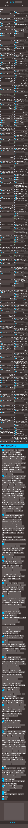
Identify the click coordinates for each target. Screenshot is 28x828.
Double (17, 546)
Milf (14, 657)
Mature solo (11, 666)
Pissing (6, 707)
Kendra (21, 637)
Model (3, 676)
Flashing (13, 567)
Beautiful (4, 495)
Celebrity (4, 519)
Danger (11, 552)
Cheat (22, 532)
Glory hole (4, 591)
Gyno (15, 587)
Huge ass (4, 606)
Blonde (13, 489)
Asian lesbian (15, 471)
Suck (8, 753)
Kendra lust (16, 635)
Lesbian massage (21, 646)
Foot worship (5, 570)
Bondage (9, 480)
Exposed (8, 336)
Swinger (9, 733)
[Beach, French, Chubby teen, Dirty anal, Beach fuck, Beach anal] (21, 60)
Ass (16, 450)
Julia (7, 629)
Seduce (16, 757)
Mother (17, 659)
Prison (3, 713)
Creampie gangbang (17, 537)
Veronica (8, 783)
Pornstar (8, 711)
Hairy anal (23, 598)
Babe (13, 491)
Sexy (19, 755)
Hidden (3, 386)
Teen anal (8, 770)
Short (7, 142)
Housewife (16, 609)
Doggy (8, 550)
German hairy (23, 166)
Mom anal (8, 663)
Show (17, 764)
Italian (19, 613)
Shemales (22, 764)
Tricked (11, 777)
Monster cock (11, 683)
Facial (11, 574)
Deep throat (5, 554)
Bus (17, 476)
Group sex (4, 593)
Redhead (10, 727)
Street (21, 260)
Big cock (14, 482)
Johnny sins (12, 624)
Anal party (8, 96)
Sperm (24, 751)
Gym (6, 587)
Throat (18, 777)
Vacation (8, 40)
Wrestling (14, 787)
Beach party (22, 191)
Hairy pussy (7, 602)
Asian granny (5, 463)
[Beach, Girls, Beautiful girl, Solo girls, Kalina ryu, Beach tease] (7, 292)
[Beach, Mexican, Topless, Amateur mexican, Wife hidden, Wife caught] (21, 350)
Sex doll (4, 766)
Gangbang (14, 583)
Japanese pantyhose (6, 633)
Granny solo (21, 587)
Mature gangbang (6, 679)
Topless (22, 159)
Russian (6, 720)
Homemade (4, 598)
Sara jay (9, 735)
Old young (4, 702)
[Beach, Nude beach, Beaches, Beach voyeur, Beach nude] (21, 402)
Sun (7, 116)
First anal (12, 565)
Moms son (9, 687)
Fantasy (18, 578)
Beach (7, 14)
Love (9, 644)
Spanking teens (9, 224)
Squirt (20, 733)
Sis (2, 746)
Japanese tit (15, 633)
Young (5, 794)
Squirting (4, 740)
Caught (15, 521)
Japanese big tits (5, 626)
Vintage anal (14, 783)
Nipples (11, 694)
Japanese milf (12, 629)
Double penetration (6, 548)
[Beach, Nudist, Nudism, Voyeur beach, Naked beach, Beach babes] (7, 252)
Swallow (24, 748)
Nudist (21, 12)
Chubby (20, 517)
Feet (19, 561)
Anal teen (13, 465)
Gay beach (8, 266)
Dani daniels (15, 548)
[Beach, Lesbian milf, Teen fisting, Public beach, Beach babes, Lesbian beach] (21, 186)
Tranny (13, 770)
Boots (17, 500)
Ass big (3, 471)
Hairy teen (10, 609)
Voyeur (21, 371)
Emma (14, 559)
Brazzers (22, 71)
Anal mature (12, 456)
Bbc (24, 476)
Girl (3, 587)
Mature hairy (16, 687)
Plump (8, 713)
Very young (8, 190)
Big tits (3, 480)
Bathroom (4, 487)
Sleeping (23, 731)
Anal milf (9, 471)
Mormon (4, 683)
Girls (7, 292)
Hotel (19, 600)
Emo (23, 557)
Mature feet (14, 681)
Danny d (4, 550)
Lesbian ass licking (6, 653)
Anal (5, 450)
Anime (7, 452)
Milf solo (19, 670)
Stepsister (23, 746)
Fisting (14, 561)
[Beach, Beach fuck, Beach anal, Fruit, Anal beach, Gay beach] (21, 153)
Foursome (19, 567)
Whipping (19, 787)
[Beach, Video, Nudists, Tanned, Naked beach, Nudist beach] (21, 276)
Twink (21, 146)
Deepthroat (21, 548)
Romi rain (4, 727)
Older (22, 702)
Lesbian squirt (9, 650)
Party (21, 705)
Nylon (9, 689)
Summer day (23, 64)
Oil (10, 698)
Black (21, 476)
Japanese (6, 617)
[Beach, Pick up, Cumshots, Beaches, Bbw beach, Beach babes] (7, 150)
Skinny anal (14, 748)
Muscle (3, 674)
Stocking (8, 738)
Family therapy (5, 580)
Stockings (14, 740)
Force (6, 563)
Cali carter (22, 149)
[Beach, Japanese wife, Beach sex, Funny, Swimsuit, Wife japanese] (21, 256)
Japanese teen (20, 629)
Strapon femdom (19, 735)
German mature (13, 589)
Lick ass (4, 655)
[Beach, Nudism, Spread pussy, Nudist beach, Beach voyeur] (21, 362)
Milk (7, 255)
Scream (15, 761)
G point (7, 279)
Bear (13, 500)
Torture (18, 774)
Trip (7, 25)
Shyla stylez (13, 753)
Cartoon (15, 517)
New (23, 694)
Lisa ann (16, 642)
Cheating (14, 519)
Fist (21, 565)
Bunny (14, 506)
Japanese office (9, 631)
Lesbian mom (14, 644)
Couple (19, 521)
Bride (9, 487)
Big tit (21, 500)
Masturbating (5, 685)
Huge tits (19, 604)
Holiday (22, 94)
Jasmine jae (13, 626)
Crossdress (20, 526)
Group (14, 585)
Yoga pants (22, 125)
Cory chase (4, 528)
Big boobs (11, 484)
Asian (12, 450)
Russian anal (17, 725)
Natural (9, 696)
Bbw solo (19, 489)
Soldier (21, 392)
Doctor (9, 544)
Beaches (22, 27)
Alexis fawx (18, 452)
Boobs (21, 388)
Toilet (3, 772)
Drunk (23, 544)
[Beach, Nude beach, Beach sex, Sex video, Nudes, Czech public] (7, 285)
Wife (5, 785)
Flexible (15, 574)
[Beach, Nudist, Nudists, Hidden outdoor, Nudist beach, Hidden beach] (7, 369)
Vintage (13, 781)
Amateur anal (5, 456)
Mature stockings (6, 681)
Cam (3, 537)
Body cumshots (23, 296)
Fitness (9, 576)
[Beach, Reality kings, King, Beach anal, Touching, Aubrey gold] (21, 334)
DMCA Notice (17, 825)
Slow (13, 764)
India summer (5, 615)
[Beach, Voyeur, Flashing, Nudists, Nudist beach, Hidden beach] (21, 371)
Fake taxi (4, 572)
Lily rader (8, 416)
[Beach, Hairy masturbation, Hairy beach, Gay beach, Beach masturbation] (21, 213)
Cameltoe (4, 539)
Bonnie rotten (5, 502)
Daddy (13, 544)
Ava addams (21, 450)
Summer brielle (17, 742)
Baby (7, 484)
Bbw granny (20, 493)
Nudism (22, 31)
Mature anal (22, 659)
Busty (9, 495)
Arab (9, 450)
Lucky (21, 410)
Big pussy (4, 491)
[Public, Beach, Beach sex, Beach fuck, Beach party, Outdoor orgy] (7, 13)
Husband (4, 604)
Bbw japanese (11, 504)
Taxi (21, 312)
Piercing (19, 713)
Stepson (10, 751)
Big (12, 478)
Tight (13, 774)
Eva (15, 557)
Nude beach (22, 16)
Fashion (22, 385)
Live (18, 650)
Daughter (19, 544)
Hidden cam (21, 602)
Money (19, 663)
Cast (3, 541)
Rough (10, 720)
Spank (22, 740)
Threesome (18, 770)
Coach (7, 168)
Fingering (4, 576)
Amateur (12, 452)
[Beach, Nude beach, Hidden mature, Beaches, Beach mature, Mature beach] (7, 49)
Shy (26, 299)
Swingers (4, 742)
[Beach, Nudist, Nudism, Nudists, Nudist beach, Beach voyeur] (21, 438)
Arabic (7, 465)
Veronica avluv (7, 781)
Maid (3, 663)
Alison (3, 465)
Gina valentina (9, 201)
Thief (6, 774)
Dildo (13, 546)
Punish (20, 711)
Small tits (13, 759)
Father (16, 563)
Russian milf (5, 729)
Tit (15, 777)
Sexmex (22, 738)
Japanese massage (15, 622)
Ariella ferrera (18, 467)
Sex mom (4, 748)
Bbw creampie (11, 508)
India (15, 613)
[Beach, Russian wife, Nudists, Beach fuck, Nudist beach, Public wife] (21, 287)
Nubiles (14, 696)
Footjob (4, 565)
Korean (6, 635)
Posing (21, 133)
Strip (19, 748)
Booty (8, 497)
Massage (12, 659)
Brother (17, 484)
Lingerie (17, 648)
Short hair (22, 759)
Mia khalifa (14, 663)
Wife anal (4, 787)
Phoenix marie (13, 707)
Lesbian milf (22, 187)
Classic (19, 519)
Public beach (9, 23)
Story (6, 746)
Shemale (10, 731)
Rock (21, 432)
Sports (21, 325)
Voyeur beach (9, 33)
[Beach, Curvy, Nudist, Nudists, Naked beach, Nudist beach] (21, 281)
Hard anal (23, 606)
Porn (3, 711)
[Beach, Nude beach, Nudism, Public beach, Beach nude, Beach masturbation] (7, 327)
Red (19, 727)
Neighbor (4, 696)
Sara (21, 757)
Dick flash (9, 546)
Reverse (15, 727)
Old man (17, 698)
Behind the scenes (15, 497)
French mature (23, 38)
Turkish (9, 768)
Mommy (17, 661)
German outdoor (12, 591)
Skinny (19, 731)
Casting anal (10, 539)
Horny (21, 344)
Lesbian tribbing (12, 646)
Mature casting (19, 676)
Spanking (4, 733)
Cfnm (11, 521)
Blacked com (9, 130)
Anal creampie (18, 454)
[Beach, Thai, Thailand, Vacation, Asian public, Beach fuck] (7, 55)
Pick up (8, 150)
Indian (5, 613)
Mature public (23, 237)
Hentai (19, 596)
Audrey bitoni (18, 461)
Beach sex (22, 77)
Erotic (3, 559)
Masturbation (5, 668)
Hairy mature (15, 602)
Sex (23, 733)
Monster (11, 668)
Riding (23, 725)
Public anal (15, 715)
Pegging (19, 709)
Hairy (5, 596)
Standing (4, 761)
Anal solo (18, 465)
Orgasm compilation (18, 700)
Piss (25, 705)
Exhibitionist (22, 68)
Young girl (14, 794)
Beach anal (22, 136)
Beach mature (9, 182)
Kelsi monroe (15, 637)
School (3, 738)
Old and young (11, 702)
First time (23, 570)
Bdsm (9, 476)
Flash (7, 375)
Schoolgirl (9, 764)
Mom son (18, 657)
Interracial (11, 613)
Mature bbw (21, 672)
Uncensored (11, 779)
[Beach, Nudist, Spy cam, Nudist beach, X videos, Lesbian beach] (21, 252)
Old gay (17, 702)
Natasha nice (5, 694)
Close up (4, 526)
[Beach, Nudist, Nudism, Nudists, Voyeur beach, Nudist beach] (7, 237)
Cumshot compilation (7, 530)
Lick (7, 646)
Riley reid (4, 722)
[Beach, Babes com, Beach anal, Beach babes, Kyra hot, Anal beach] (21, 195)
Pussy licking (13, 713)
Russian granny (5, 725)
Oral (12, 700)
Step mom (15, 733)
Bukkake (8, 489)
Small (10, 746)
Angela (10, 463)
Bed (3, 484)
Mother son (12, 670)
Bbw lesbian (5, 510)
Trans (18, 768)
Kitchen (10, 635)
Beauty (22, 502)
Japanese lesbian (6, 622)
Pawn (3, 718)
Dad (5, 544)
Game (18, 585)
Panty (10, 715)
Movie (3, 661)
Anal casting (10, 474)
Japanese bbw (5, 624)
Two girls (22, 419)
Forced (10, 561)
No (7, 346)
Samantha (14, 755)
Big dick (13, 495)
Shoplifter (8, 755)
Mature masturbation (20, 685)
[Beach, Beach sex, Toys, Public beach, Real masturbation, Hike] (21, 100)
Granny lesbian (5, 589)
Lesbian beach (9, 178)
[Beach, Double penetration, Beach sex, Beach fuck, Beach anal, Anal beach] (21, 329)
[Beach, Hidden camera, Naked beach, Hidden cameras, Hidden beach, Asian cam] (7, 432)
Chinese (12, 515)
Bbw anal (17, 478)
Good (21, 79)
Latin (3, 646)
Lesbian (6, 642)
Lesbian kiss (8, 343)
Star (20, 751)
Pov (3, 707)
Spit (19, 761)
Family (5, 561)
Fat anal (13, 572)
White (9, 787)
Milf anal (17, 666)
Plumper (9, 709)
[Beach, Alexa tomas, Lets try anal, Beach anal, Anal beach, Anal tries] (21, 75)
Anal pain (4, 458)
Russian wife (22, 288)
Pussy (19, 707)
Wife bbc (15, 785)
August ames (18, 469)
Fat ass (14, 576)
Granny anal (20, 583)
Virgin (18, 781)
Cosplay (9, 519)
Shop (3, 755)
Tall (12, 772)
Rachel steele (16, 722)
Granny (6, 583)
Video (21, 122)
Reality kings (8, 248)
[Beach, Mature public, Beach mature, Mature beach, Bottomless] (21, 237)
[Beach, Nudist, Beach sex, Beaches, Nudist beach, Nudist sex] (21, 20)
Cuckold (17, 515)
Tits (3, 774)
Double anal (14, 550)
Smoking (19, 744)
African (15, 463)
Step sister (15, 751)
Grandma (9, 585)
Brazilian (11, 510)
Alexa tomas (23, 75)
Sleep (15, 731)
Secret (3, 764)
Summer (19, 753)
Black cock (18, 508)
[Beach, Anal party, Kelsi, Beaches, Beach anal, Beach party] (7, 172)
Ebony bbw (22, 316)
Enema (18, 557)
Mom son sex (15, 679)
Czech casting (14, 526)
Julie (3, 631)
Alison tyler (11, 469)
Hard (19, 598)
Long (14, 650)
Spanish (4, 759)
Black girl (22, 484)
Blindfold (21, 510)
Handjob (14, 596)
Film (9, 567)
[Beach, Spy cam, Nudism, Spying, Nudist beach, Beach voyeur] (21, 264)
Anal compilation (22, 463)
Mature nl (12, 661)
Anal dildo (11, 467)
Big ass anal (13, 493)
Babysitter (18, 504)
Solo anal (12, 757)
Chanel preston (12, 532)
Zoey (5, 798)
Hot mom (10, 600)
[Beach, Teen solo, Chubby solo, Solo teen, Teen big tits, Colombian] (7, 396)
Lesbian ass (22, 648)
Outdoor (22, 378)
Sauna (23, 742)
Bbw (5, 476)
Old (13, 698)
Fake (11, 570)
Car (21, 248)
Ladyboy (11, 642)
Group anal (21, 589)
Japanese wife (23, 257)
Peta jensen (4, 715)
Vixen (3, 783)
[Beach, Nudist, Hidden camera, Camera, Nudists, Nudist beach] (21, 163)
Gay (10, 583)
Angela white (11, 454)
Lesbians (4, 644)
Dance (3, 546)
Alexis (18, 456)
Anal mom (12, 461)
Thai (7, 55)
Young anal (4, 796)
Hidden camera (9, 433)
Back (21, 112)
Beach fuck (8, 19)
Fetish (13, 578)
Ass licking (16, 458)
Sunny (21, 45)
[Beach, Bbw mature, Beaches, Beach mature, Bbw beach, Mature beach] (21, 232)
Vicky (25, 432)
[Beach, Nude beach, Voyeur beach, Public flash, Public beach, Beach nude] (21, 219)
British (19, 487)
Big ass (13, 476)
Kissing (21, 635)
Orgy (3, 700)
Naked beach (23, 47)
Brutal (21, 491)
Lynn (3, 650)
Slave (14, 746)
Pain (23, 707)
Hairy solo (10, 604)
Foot (20, 563)
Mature (9, 657)
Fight (3, 578)
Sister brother (5, 757)
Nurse (13, 689)
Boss (3, 493)
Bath (9, 491)
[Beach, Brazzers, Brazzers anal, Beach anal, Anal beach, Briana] (7, 273)
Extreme (19, 559)
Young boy (20, 794)
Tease (21, 303)
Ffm (22, 561)
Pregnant (6, 705)
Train (3, 777)
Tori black (16, 772)
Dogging (20, 550)
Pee (23, 709)
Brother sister (20, 495)
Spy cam (22, 264)
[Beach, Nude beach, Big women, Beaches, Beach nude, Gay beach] (21, 323)
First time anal (16, 570)
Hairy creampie (16, 611)
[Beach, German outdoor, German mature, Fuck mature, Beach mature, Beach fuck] (7, 120)
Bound (15, 510)
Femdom (11, 563)
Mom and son (5, 659)
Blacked (22, 478)
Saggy (9, 740)
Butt (10, 506)
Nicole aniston (5, 692)
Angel (23, 467)
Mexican (22, 351)
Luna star (14, 653)
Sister (5, 731)
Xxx (5, 792)
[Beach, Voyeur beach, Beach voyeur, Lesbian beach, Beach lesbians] (7, 229)
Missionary (4, 672)
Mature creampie (10, 676)
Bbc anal (4, 482)
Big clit (21, 83)
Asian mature (5, 461)
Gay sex (19, 591)
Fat (3, 563)
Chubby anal (5, 532)
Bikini (7, 73)
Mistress (20, 681)
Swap (18, 740)
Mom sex (15, 672)
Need (21, 294)
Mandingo (4, 666)
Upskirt (5, 779)
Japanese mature (13, 619)
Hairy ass (4, 609)
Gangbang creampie (12, 593)
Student (18, 746)
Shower (13, 738)
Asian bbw (10, 458)
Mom (5, 657)
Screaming (10, 761)
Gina (20, 593)
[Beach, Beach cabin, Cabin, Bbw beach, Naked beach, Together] (21, 120)
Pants (7, 718)
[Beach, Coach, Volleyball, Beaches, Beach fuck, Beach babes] (7, 167)
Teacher (23, 768)
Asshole (4, 474)
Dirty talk (16, 552)
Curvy (7, 197)
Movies (22, 661)
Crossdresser (5, 521)
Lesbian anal (20, 653)
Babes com (22, 195)
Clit (7, 125)
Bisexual (8, 493)
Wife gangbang (5, 790)
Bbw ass (22, 497)
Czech (10, 517)
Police (12, 711)
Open (21, 131)
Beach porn (22, 434)
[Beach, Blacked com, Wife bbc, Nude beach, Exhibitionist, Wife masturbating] (7, 129)
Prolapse (14, 709)
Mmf (21, 398)
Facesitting (4, 567)
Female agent (5, 574)
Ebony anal (8, 559)
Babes (3, 497)
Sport (23, 744)
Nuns (5, 689)
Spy (7, 107)
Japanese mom (17, 617)
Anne (3, 452)
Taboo (14, 768)
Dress (3, 552)
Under (25, 248)
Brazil (23, 504)
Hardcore (4, 600)
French (7, 45)
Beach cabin (22, 120)
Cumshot (4, 523)
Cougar (16, 539)
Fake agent (8, 578)
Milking (10, 672)
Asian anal (4, 454)
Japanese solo (17, 631)
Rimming (10, 722)
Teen (5, 768)
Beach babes (9, 144)
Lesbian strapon (5, 648)
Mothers (4, 687)
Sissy (13, 735)
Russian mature (17, 720)
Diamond (11, 554)
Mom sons (17, 683)
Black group (16, 502)
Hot (3, 602)
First (19, 574)
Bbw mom (20, 482)
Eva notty (6, 557)
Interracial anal (13, 615)
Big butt (17, 491)
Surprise (4, 753)
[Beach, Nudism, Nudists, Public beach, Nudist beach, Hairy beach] (21, 31)
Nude (7, 104)
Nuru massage (17, 694)
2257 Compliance (11, 825)
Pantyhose (12, 705)
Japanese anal (5, 619)
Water (21, 319)
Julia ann (24, 617)
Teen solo (8, 396)
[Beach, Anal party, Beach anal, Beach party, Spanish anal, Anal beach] (7, 95)
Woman (20, 785)
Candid (22, 528)
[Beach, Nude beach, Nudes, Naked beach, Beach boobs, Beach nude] (7, 68)
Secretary (13, 744)
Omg (10, 2)
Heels (23, 600)
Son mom (4, 751)
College (18, 528)
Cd (8, 523)
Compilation (5, 517)
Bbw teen (4, 508)
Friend (18, 572)
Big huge (22, 199)
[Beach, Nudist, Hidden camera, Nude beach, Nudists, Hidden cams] (21, 268)
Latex (21, 642)
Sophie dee (10, 742)
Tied (24, 770)
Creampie (6, 515)
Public (3, 14)
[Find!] (22, 5)
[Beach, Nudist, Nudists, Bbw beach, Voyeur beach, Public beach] (7, 298)
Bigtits (3, 513)
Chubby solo (22, 539)
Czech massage (13, 523)
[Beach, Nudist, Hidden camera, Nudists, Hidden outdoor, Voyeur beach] (21, 414)
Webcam (10, 785)
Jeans (3, 629)
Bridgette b (4, 500)
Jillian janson (22, 395)
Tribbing (8, 772)
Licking (12, 648)
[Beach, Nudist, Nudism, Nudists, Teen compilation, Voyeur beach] (21, 42)
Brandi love (14, 480)
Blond (21, 114)
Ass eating (23, 456)
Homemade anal (12, 598)
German (4, 585)
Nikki (21, 425)
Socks (8, 759)
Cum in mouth (12, 528)
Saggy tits (4, 744)
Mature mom (19, 674)
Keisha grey (8, 637)
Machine (9, 674)
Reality (11, 725)
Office (21, 698)
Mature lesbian (5, 670)
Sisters (24, 753)
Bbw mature (22, 233)
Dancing (21, 552)
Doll (7, 552)
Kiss (3, 637)
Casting (21, 515)
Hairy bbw (17, 606)
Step (18, 738)
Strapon (4, 735)
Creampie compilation (18, 530)
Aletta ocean (5, 469)
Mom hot (12, 685)
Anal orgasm (5, 467)
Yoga (10, 794)
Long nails (22, 407)
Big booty (14, 487)
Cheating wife (9, 537)
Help (14, 604)
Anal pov (21, 471)
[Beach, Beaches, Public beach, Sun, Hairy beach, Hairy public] (21, 338)
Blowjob (9, 482)
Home (15, 600)
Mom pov (17, 668)
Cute (18, 532)
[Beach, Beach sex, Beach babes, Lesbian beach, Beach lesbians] (21, 358)
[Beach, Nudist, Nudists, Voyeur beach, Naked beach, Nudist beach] (7, 310)
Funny (23, 576)
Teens (21, 139)
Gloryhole (11, 587)
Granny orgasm (23, 428)
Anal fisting (22, 458)
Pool (16, 711)
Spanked (23, 761)
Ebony (11, 557)
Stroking (22, 23)
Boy (20, 480)
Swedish (22, 97)
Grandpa (23, 585)
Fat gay (18, 576)
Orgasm (17, 245)
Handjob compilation (6, 611)
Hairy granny (10, 606)
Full (8, 565)
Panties (4, 709)
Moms (24, 663)
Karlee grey (4, 639)
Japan (11, 617)
